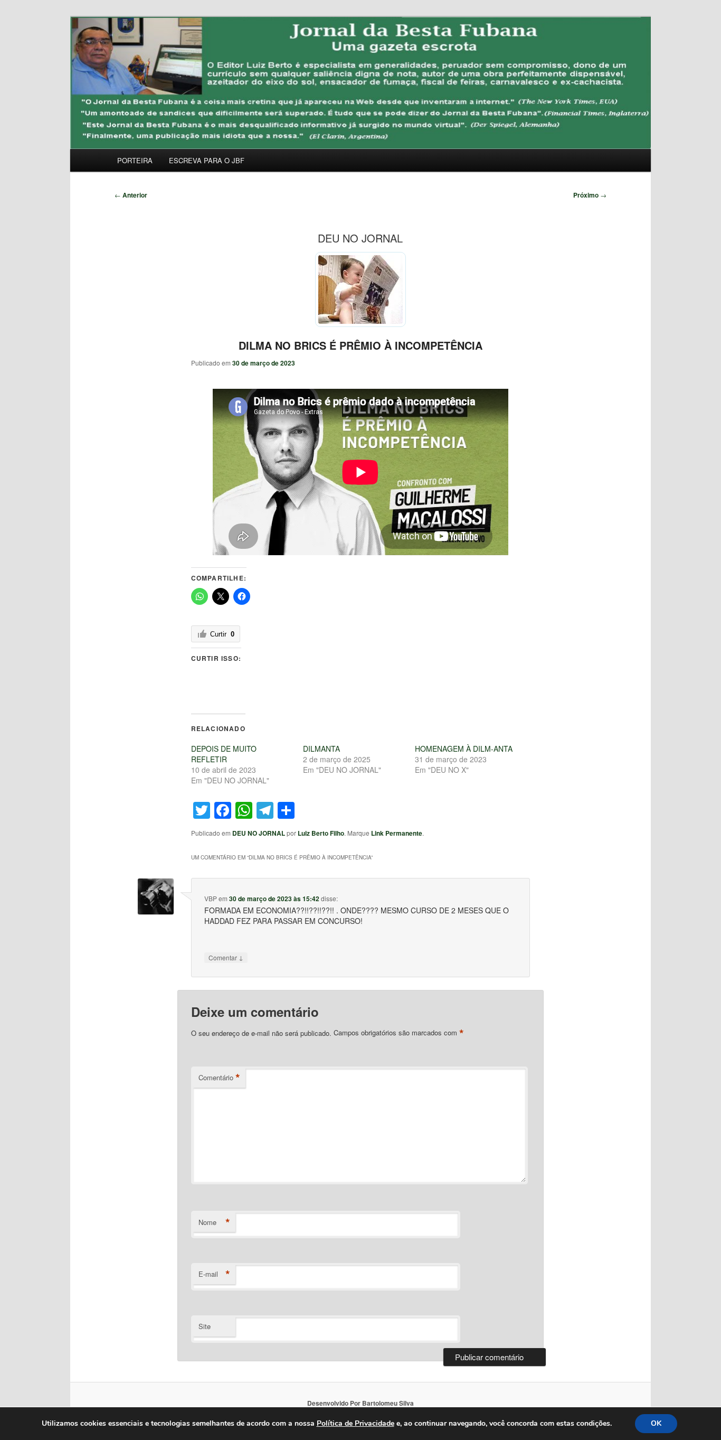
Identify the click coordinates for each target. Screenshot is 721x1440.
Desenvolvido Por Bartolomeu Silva (360, 1403)
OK (656, 1423)
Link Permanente (396, 833)
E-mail (214, 1274)
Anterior (131, 195)
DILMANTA (321, 748)
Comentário (219, 1077)
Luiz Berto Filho (321, 833)
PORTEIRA (135, 160)
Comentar (225, 957)
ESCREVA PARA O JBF (206, 160)
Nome (214, 1222)
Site (204, 1326)
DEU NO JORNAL (258, 833)
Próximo (589, 195)
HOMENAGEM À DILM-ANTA (464, 748)
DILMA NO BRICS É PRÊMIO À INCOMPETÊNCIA (360, 345)
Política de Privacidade (355, 1423)
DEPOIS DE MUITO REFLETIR (224, 753)
